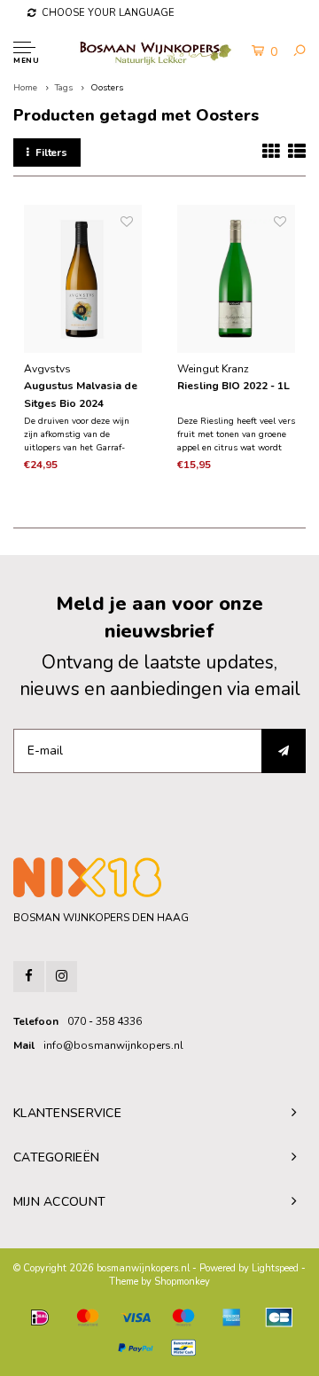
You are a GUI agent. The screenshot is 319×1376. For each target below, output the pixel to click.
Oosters (106, 88)
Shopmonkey (182, 1281)
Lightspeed (275, 1268)
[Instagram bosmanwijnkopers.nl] (61, 976)
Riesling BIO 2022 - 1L (233, 386)
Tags (64, 88)
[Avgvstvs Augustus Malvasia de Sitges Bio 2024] (83, 279)
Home (25, 88)
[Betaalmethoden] (40, 1317)
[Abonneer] (283, 751)
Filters (51, 152)
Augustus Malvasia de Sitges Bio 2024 (80, 394)
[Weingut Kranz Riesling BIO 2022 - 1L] (236, 279)
